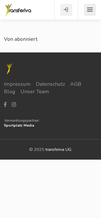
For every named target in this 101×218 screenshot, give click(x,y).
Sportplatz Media (19, 125)
